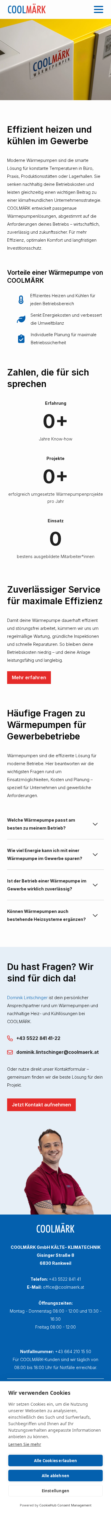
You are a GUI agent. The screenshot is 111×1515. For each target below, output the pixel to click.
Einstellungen (56, 1490)
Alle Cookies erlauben (55, 1460)
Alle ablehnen (56, 1475)
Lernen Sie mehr (24, 1444)
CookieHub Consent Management (65, 1505)
